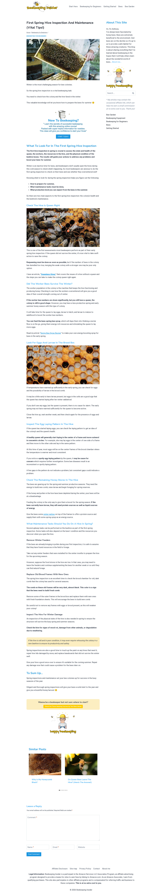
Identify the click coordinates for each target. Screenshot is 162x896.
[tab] (59, 790)
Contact (96, 869)
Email (56, 847)
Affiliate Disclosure (60, 869)
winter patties (49, 514)
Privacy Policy (85, 869)
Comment (32, 817)
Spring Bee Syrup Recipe (50, 333)
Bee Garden (129, 6)
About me (106, 869)
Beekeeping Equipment (115, 118)
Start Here (73, 6)
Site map (73, 869)
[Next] (94, 771)
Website (81, 847)
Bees (120, 6)
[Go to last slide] (32, 771)
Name (30, 847)
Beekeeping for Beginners (90, 6)
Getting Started (110, 6)
